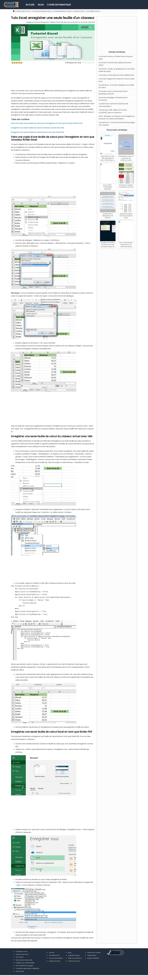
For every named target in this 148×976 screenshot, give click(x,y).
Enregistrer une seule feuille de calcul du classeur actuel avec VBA (37, 128)
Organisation (92, 955)
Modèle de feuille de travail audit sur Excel (126, 216)
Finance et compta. (94, 953)
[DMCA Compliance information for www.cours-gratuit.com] (115, 953)
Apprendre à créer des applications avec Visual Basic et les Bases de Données (108, 160)
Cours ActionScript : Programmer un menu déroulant (126, 245)
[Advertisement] (117, 33)
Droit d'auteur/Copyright (24, 966)
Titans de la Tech (74, 961)
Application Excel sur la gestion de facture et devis (126, 158)
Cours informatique (59, 4)
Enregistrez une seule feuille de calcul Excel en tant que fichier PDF (37, 132)
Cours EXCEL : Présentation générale (107, 187)
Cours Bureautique (62, 11)
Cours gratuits (22, 11)
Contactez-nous (21, 951)
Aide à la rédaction (75, 958)
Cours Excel (78, 11)
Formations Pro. (54, 955)
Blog (41, 4)
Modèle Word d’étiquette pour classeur (107, 216)
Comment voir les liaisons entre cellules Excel (116, 75)
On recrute (19, 957)
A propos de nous (22, 954)
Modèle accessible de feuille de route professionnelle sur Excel (108, 245)
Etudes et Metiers (93, 958)
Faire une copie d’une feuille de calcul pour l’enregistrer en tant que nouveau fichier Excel (46, 123)
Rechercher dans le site (24, 960)
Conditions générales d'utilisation (27, 968)
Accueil (30, 4)
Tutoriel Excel (92, 11)
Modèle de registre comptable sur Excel (126, 186)
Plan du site (20, 971)
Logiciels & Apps (74, 955)
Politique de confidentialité (25, 963)
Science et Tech (54, 961)
